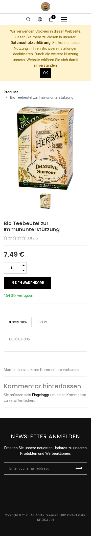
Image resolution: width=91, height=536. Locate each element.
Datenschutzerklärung (31, 42)
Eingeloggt (40, 395)
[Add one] (23, 265)
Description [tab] (18, 322)
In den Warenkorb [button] (27, 283)
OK (45, 73)
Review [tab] (41, 322)
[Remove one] (23, 270)
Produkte (11, 92)
